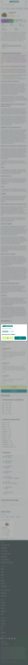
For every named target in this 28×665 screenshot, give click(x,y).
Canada (12, 331)
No (7, 338)
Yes (20, 338)
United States (5, 331)
